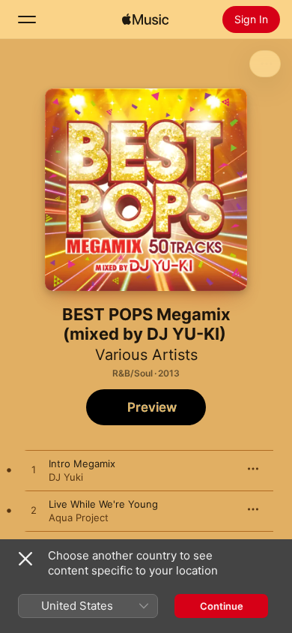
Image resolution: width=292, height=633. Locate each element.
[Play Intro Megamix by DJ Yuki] (34, 470)
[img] (145, 19)
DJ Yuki (66, 477)
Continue (221, 606)
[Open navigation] (26, 19)
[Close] (25, 559)
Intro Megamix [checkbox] (82, 464)
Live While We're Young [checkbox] (103, 504)
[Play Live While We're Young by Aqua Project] (34, 511)
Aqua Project (79, 518)
